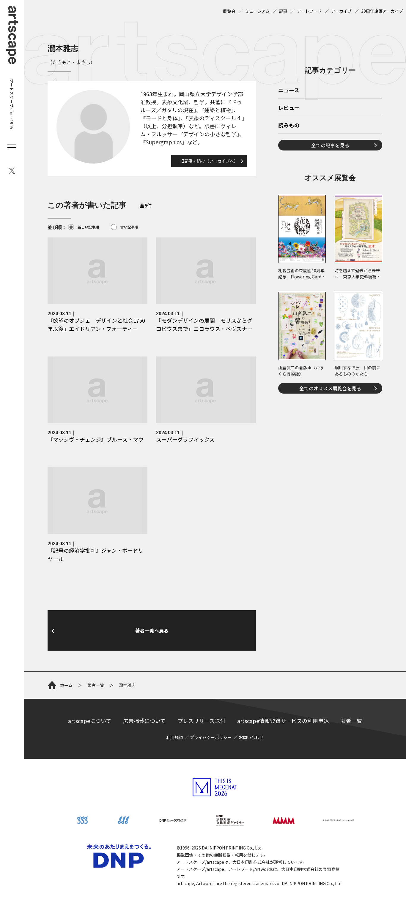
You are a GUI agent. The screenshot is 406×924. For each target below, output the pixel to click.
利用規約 (174, 737)
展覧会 (229, 11)
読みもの (289, 125)
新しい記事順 (88, 226)
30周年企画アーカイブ (382, 11)
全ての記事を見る (330, 145)
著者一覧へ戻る (152, 630)
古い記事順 (129, 226)
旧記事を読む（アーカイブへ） (209, 161)
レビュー (289, 108)
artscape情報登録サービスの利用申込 (283, 721)
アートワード (309, 11)
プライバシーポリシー (211, 737)
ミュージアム (257, 11)
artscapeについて (89, 721)
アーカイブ (341, 11)
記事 (283, 11)
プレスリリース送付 (201, 721)
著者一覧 (351, 721)
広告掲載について (144, 721)
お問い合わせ (251, 737)
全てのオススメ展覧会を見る (330, 388)
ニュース (288, 90)
